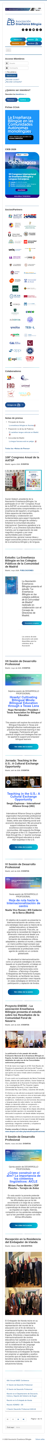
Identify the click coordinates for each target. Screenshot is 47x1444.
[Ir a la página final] (23, 1419)
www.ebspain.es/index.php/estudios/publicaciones (25, 1131)
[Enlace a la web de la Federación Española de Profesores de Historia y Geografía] (11, 385)
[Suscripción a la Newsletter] (18, 39)
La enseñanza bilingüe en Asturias (21, 425)
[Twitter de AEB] (26, 29)
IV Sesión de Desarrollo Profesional (19, 1385)
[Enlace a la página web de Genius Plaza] (25, 394)
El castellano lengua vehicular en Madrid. (24, 432)
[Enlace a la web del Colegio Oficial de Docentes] (25, 378)
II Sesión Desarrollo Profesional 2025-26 (21, 1409)
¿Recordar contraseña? (13, 82)
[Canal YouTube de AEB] (34, 29)
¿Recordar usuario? (12, 79)
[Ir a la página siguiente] (18, 1419)
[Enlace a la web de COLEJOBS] (30, 304)
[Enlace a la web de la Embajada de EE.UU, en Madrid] (15, 225)
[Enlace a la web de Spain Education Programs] (11, 393)
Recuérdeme (11, 72)
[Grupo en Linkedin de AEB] (23, 29)
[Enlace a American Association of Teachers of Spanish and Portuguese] (15, 216)
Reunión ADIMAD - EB (15, 1404)
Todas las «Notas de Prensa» (17, 448)
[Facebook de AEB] (30, 29)
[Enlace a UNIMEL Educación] (25, 386)
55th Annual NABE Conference (18, 1380)
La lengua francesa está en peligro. (22, 441)
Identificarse (11, 75)
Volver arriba (39, 1439)
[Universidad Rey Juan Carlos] (15, 234)
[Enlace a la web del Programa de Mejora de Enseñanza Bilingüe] (23, 9)
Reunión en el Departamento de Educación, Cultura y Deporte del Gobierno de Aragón (22, 1394)
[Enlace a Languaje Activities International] (11, 378)
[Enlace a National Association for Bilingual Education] (30, 216)
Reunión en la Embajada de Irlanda (19, 1400)
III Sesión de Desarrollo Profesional (19, 1389)
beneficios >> (21, 94)
